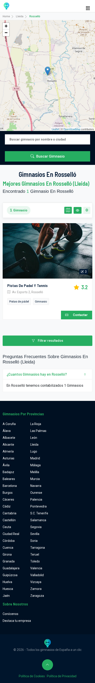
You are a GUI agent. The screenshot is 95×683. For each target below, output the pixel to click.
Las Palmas (38, 431)
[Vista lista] (78, 210)
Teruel (34, 554)
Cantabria (9, 513)
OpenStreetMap (71, 129)
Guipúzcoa (10, 575)
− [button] (6, 32)
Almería (8, 451)
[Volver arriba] (47, 664)
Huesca (8, 589)
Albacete (9, 437)
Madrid (35, 458)
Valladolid (37, 575)
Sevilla (34, 534)
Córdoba (9, 540)
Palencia (36, 499)
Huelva (7, 582)
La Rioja (35, 424)
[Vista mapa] (68, 210)
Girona (7, 554)
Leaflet (55, 129)
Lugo (33, 451)
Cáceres (8, 499)
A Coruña (9, 424)
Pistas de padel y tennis (27, 285)
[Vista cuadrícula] (86, 210)
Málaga (35, 465)
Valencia (36, 568)
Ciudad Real (11, 534)
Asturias (8, 458)
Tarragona (37, 547)
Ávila (6, 465)
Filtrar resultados (50, 340)
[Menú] (88, 8)
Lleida (19, 16)
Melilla (34, 472)
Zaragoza (37, 595)
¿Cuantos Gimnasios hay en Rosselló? (37, 374)
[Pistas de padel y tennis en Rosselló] (47, 251)
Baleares (9, 479)
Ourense (36, 492)
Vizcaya (35, 582)
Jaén (6, 595)
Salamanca (38, 520)
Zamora (36, 589)
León (33, 437)
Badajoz (8, 472)
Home (6, 16)
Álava (7, 431)
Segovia (36, 527)
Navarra (35, 486)
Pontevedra (38, 506)
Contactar (80, 315)
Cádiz (7, 506)
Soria (34, 540)
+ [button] (6, 26)
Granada (9, 561)
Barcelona (10, 486)
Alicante (8, 444)
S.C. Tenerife (39, 513)
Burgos (8, 492)
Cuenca (8, 547)
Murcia (35, 479)
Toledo (35, 561)
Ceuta (7, 527)
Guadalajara (11, 568)
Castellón (9, 520)
